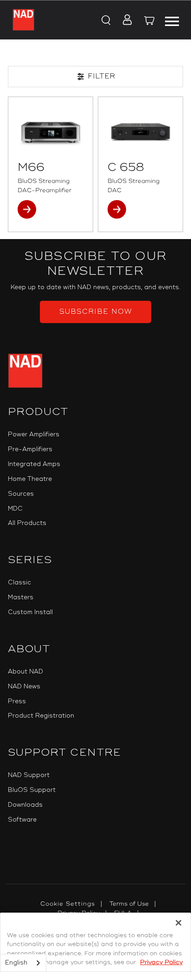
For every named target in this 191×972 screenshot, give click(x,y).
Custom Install (30, 612)
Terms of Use (129, 903)
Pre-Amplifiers (30, 449)
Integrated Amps (34, 464)
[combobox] (23, 963)
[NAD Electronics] (23, 20)
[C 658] (140, 131)
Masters (20, 597)
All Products (27, 523)
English (16, 962)
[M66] (50, 131)
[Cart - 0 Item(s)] (149, 22)
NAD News (24, 686)
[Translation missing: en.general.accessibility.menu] (171, 20)
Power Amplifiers (33, 434)
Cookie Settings (67, 903)
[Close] (178, 923)
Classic (19, 582)
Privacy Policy (161, 962)
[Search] (105, 21)
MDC (15, 508)
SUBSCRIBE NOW (95, 311)
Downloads (25, 805)
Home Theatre (30, 479)
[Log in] (124, 21)
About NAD (25, 671)
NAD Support (29, 775)
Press (17, 701)
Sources (21, 494)
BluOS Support (32, 790)
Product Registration (41, 715)
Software (22, 819)
